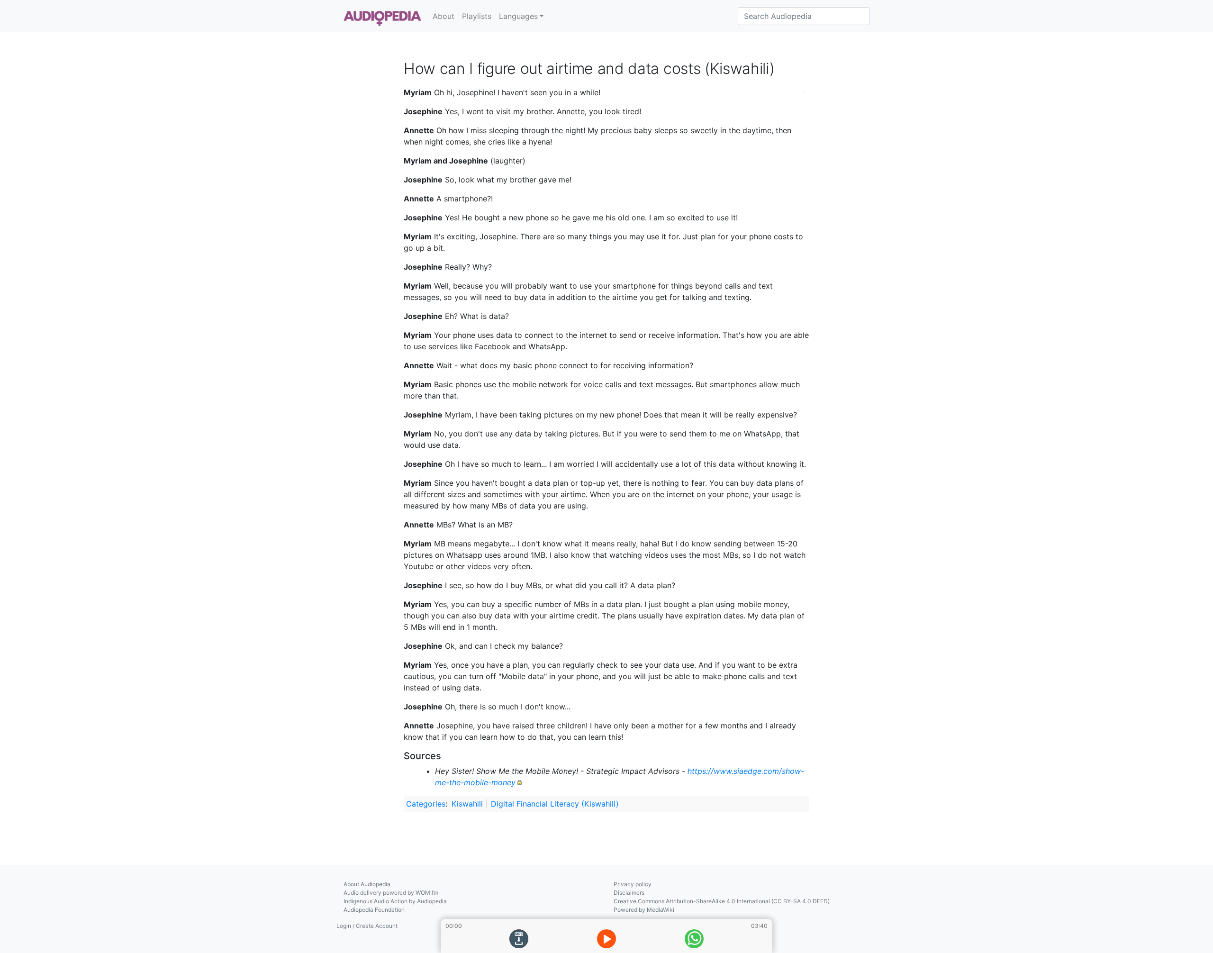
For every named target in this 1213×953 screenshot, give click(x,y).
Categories (425, 803)
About (443, 16)
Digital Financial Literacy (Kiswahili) (555, 803)
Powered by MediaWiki (644, 909)
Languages (518, 16)
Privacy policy (633, 884)
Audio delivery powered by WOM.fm (391, 892)
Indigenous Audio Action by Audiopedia (395, 901)
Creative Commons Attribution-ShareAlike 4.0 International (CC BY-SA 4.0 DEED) (722, 901)
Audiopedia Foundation (374, 909)
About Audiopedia (367, 884)
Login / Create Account (367, 925)
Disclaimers (629, 892)
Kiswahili (467, 803)
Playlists (476, 16)
